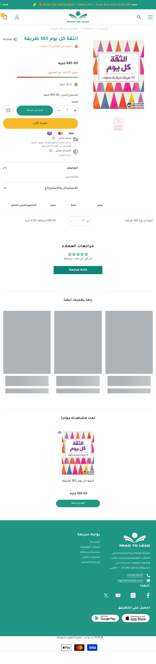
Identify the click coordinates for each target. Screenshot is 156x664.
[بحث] (138, 16)
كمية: (74, 102)
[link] (8, 110)
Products (88, 29)
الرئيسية (103, 29)
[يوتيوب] (118, 595)
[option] (118, 74)
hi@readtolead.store (130, 580)
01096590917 (135, 575)
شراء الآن (41, 123)
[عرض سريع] (59, 432)
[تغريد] (106, 595)
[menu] (150, 17)
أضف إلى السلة (34, 110)
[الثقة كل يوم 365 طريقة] (78, 453)
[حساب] (17, 17)
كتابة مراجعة (78, 270)
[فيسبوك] (148, 595)
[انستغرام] (133, 595)
